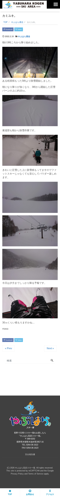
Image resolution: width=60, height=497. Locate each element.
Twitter (19, 29)
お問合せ (30, 494)
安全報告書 (30, 454)
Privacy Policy (17, 474)
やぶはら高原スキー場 (25, 468)
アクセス (50, 494)
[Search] (52, 360)
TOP (10, 494)
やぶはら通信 (24, 36)
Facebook (8, 29)
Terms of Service (35, 474)
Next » (50, 348)
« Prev (8, 348)
